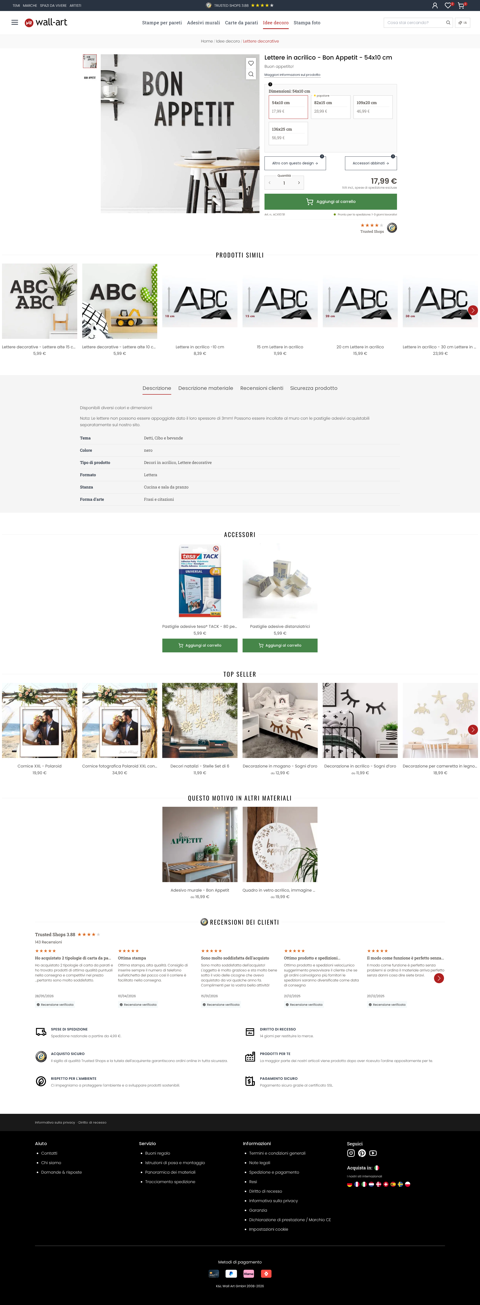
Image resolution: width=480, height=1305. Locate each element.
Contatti (49, 1153)
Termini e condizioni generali (277, 1153)
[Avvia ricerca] (448, 23)
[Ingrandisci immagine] (251, 74)
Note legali (259, 1163)
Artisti (75, 5)
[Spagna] (393, 1184)
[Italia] (364, 1184)
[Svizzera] (385, 1184)
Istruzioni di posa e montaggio (175, 1163)
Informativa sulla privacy (55, 1122)
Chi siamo (51, 1163)
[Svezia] (400, 1184)
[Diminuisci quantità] (269, 182)
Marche (30, 5)
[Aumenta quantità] (299, 182)
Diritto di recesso (278, 1029)
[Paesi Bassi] (371, 1184)
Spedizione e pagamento (274, 1172)
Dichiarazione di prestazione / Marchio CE (290, 1220)
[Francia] (357, 1184)
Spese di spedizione (69, 1029)
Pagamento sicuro (279, 1078)
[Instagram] (351, 1153)
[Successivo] (473, 310)
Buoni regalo (157, 1153)
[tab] (156, 388)
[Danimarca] (378, 1184)
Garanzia (258, 1210)
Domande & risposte (61, 1172)
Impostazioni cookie (268, 1229)
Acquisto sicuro (68, 1053)
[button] (180, 133)
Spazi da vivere (53, 5)
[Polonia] (407, 1184)
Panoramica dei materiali (170, 1172)
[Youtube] (373, 1153)
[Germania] (349, 1184)
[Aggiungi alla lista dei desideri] (251, 63)
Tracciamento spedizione (170, 1182)
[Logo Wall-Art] (46, 22)
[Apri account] (435, 5)
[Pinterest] (362, 1153)
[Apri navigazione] (15, 22)
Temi (16, 5)
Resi (253, 1182)
